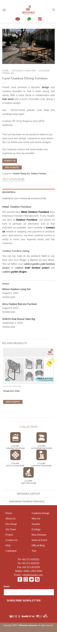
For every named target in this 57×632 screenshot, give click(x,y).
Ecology (36, 529)
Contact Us (11, 540)
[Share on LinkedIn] (22, 180)
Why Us (36, 518)
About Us (10, 518)
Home (5, 71)
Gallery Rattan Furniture (15, 464)
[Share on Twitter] (11, 180)
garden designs (18, 271)
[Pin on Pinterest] (19, 180)
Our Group (11, 524)
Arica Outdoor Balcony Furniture (19, 304)
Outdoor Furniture (24, 71)
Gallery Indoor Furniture (15, 446)
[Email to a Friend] (15, 180)
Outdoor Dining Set (21, 173)
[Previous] (4, 66)
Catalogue (11, 551)
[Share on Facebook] (8, 180)
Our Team (10, 529)
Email (6, 586)
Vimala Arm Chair (11, 391)
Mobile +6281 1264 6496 (28, 571)
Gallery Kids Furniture (28, 481)
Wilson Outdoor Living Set (16, 289)
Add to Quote (12, 167)
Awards (36, 524)
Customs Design (41, 513)
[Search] (53, 10)
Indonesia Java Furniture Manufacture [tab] (24, 198)
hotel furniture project (37, 267)
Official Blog (38, 545)
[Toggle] (4, 500)
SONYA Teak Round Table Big (18, 319)
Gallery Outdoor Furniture (41, 446)
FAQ (7, 545)
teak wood (8, 99)
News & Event (39, 540)
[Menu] (4, 10)
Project (9, 534)
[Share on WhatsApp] (4, 180)
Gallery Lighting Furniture (41, 464)
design (45, 87)
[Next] (10, 66)
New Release (39, 534)
